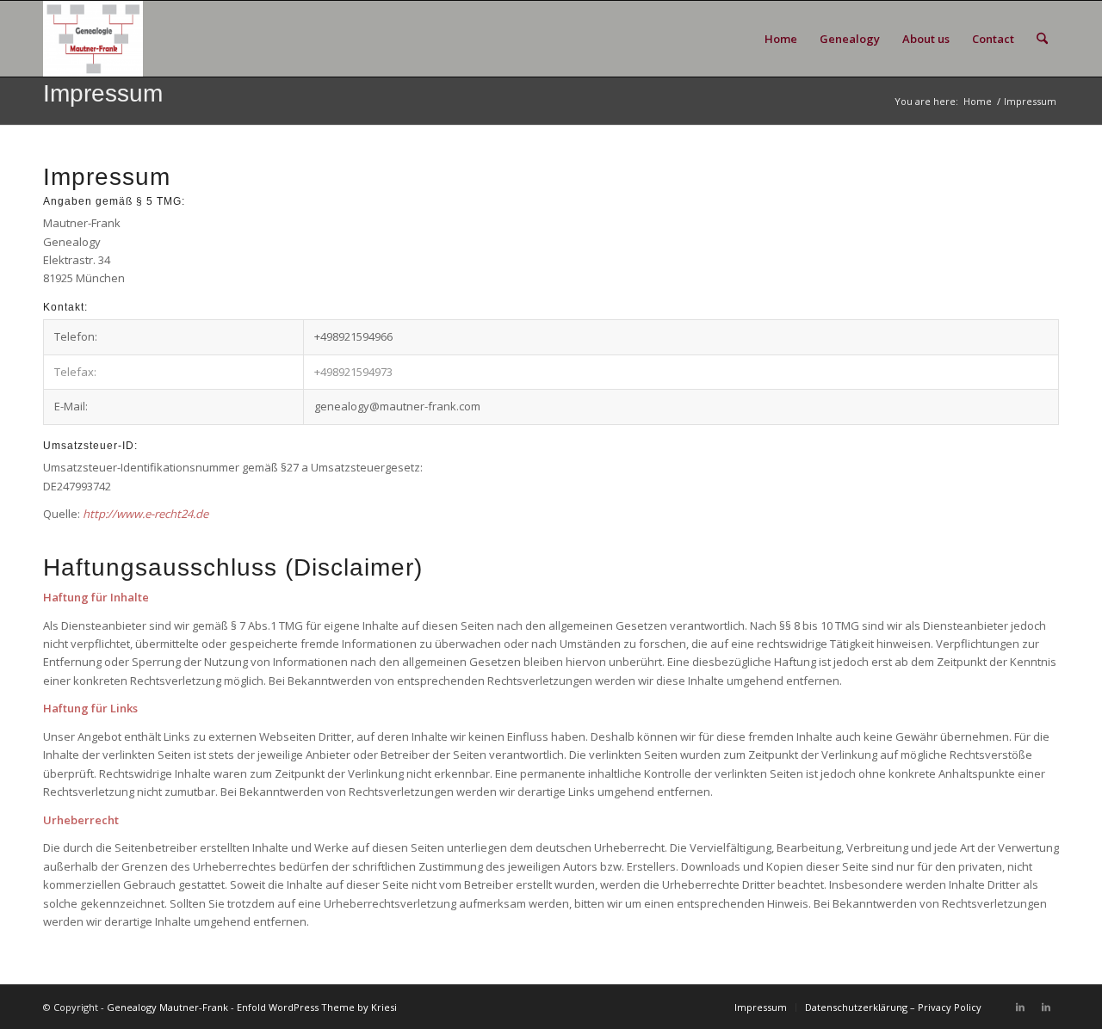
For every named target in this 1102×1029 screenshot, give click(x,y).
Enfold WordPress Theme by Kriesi (317, 1007)
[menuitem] (780, 39)
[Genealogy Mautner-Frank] (93, 39)
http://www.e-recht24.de (145, 513)
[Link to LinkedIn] (1020, 1007)
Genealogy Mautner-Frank (167, 1007)
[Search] (1042, 39)
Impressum (103, 93)
